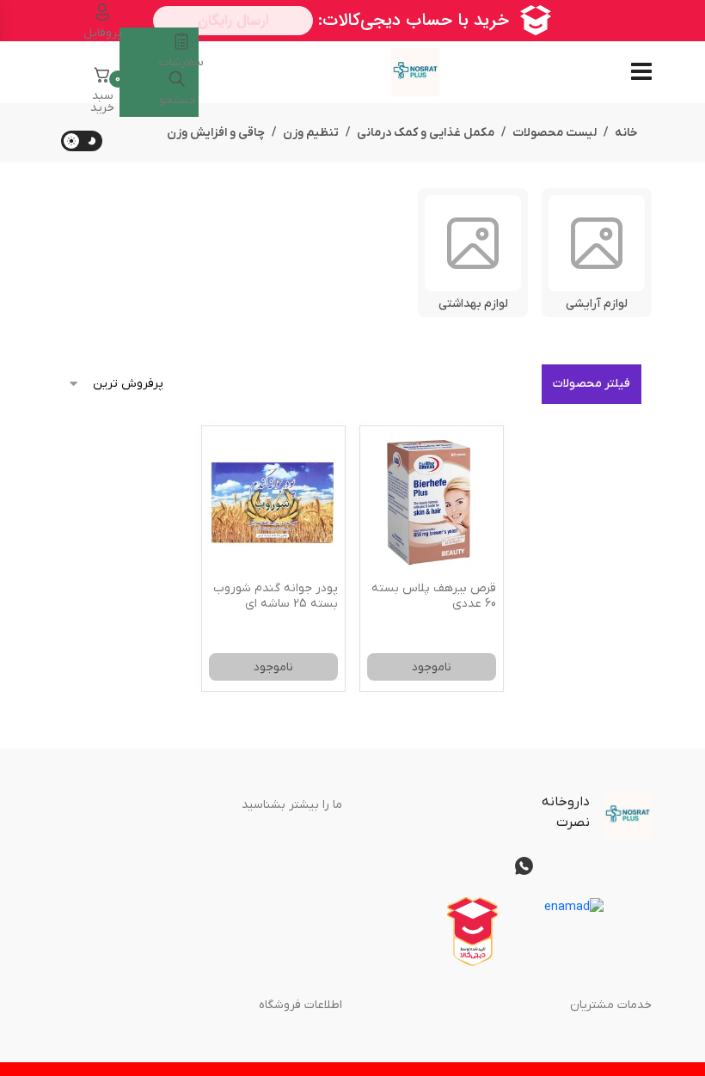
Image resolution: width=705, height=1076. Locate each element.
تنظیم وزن (311, 133)
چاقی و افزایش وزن (216, 133)
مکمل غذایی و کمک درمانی (425, 133)
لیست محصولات (554, 133)
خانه (626, 133)
